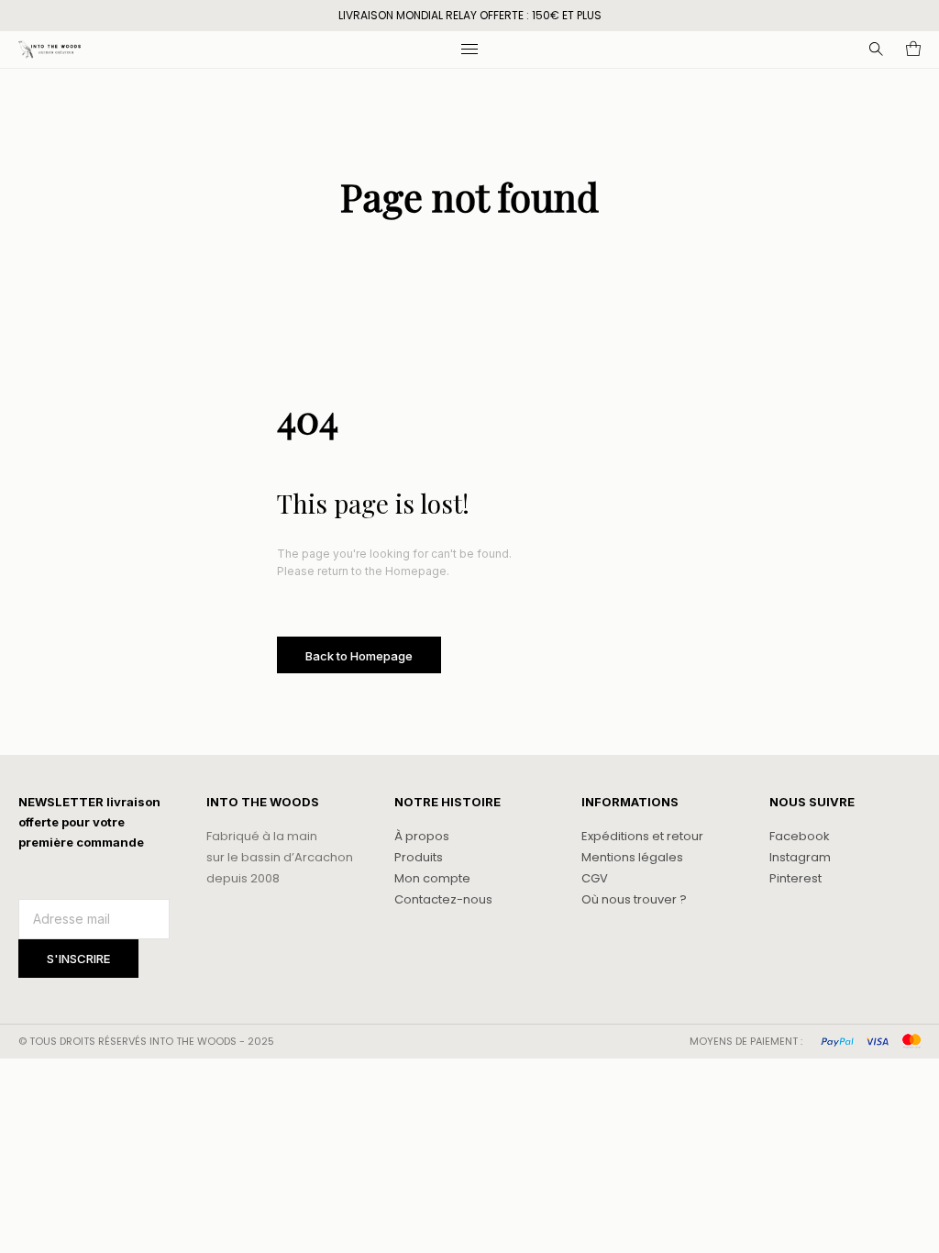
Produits (418, 857)
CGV (594, 878)
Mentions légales (632, 857)
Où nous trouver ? (634, 899)
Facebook (799, 836)
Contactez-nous (443, 899)
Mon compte (432, 878)
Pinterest (795, 878)
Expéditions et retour (642, 836)
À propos (421, 836)
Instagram (800, 857)
